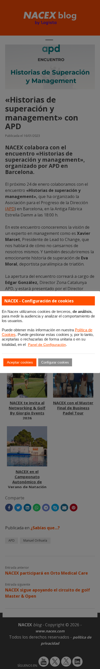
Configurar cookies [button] (55, 362)
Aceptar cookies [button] (20, 362)
